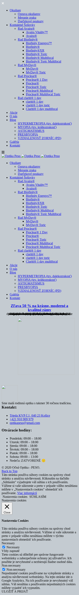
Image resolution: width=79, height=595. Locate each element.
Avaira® (31, 36)
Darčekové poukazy (31, 21)
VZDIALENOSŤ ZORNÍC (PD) (39, 138)
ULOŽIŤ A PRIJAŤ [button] (15, 591)
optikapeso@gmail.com (25, 423)
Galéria (14, 141)
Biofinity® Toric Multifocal (43, 61)
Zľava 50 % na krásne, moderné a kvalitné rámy (39, 308)
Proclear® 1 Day (37, 79)
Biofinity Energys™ (39, 43)
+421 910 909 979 (21, 419)
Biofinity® (33, 47)
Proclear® (32, 83)
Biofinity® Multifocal (40, 57)
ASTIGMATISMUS (31, 131)
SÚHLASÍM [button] (37, 496)
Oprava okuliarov (29, 14)
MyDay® (32, 68)
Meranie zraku (27, 17)
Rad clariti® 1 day (29, 98)
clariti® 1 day (34, 101)
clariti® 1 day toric (38, 105)
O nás (13, 116)
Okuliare (15, 10)
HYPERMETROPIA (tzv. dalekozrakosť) (45, 123)
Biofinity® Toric (36, 54)
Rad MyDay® (27, 65)
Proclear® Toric (36, 87)
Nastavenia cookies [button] (15, 496)
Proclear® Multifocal (39, 90)
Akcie (13, 112)
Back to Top (9, 471)
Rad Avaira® (26, 28)
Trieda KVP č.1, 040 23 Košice (30, 415)
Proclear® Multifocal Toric (43, 94)
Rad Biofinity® (28, 39)
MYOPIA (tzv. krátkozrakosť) (37, 127)
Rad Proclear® (27, 76)
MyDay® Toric (36, 72)
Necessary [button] (8, 543)
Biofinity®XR (35, 50)
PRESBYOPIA (28, 134)
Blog (13, 120)
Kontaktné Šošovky (22, 25)
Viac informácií (27, 493)
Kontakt (15, 145)
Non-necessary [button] (11, 565)
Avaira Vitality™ (37, 32)
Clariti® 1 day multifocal (42, 109)
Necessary (13, 547)
